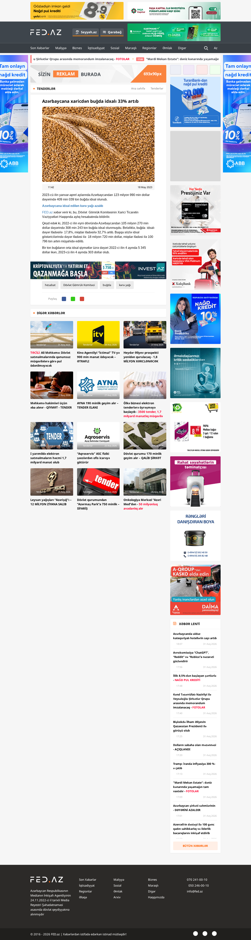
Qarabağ (115, 32)
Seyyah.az (89, 32)
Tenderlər (157, 88)
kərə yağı (125, 285)
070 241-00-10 (197, 879)
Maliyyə (60, 48)
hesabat (50, 285)
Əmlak (167, 48)
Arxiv (117, 897)
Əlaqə (83, 897)
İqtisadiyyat (96, 48)
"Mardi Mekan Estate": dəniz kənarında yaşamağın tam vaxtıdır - (144, 59)
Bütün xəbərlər (195, 846)
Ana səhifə (138, 88)
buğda (107, 285)
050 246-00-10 (198, 885)
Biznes (77, 48)
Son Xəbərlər (39, 48)
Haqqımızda (156, 897)
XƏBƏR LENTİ (189, 624)
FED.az (47, 212)
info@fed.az (195, 891)
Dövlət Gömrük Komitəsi (79, 285)
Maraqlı (130, 48)
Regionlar (149, 48)
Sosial (115, 48)
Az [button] (216, 48)
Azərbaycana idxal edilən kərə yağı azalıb (72, 205)
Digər (182, 48)
